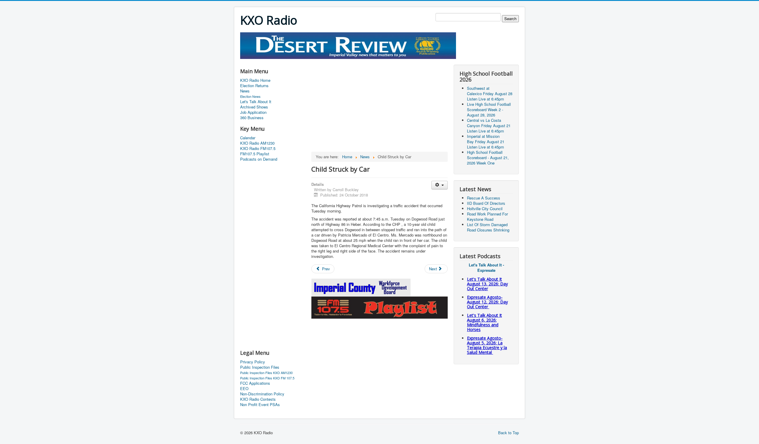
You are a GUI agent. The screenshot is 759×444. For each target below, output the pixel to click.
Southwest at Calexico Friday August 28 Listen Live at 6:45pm (489, 93)
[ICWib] (361, 287)
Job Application (253, 112)
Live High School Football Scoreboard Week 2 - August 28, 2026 (489, 109)
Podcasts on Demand (258, 159)
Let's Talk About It (255, 101)
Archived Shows (254, 107)
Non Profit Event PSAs (260, 404)
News (245, 91)
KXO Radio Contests (258, 399)
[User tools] (439, 185)
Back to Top (508, 432)
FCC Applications (255, 383)
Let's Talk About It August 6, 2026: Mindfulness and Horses (484, 322)
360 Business (252, 117)
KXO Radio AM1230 (257, 143)
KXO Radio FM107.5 (257, 148)
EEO (244, 388)
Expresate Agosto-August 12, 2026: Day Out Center (487, 301)
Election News (250, 96)
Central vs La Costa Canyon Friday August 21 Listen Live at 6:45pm (489, 125)
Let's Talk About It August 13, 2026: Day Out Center (487, 283)
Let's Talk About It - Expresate (486, 267)
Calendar (247, 137)
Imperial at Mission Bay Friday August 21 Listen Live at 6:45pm (485, 141)
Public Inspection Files (259, 367)
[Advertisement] (348, 61)
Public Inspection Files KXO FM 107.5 (267, 378)
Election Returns (254, 85)
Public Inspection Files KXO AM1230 (266, 372)
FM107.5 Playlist (254, 153)
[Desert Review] (348, 45)
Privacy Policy (252, 362)
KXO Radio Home (255, 80)
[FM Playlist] (379, 307)
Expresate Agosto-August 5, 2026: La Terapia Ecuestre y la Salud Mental (487, 345)
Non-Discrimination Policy (262, 394)
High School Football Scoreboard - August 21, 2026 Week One (488, 157)
